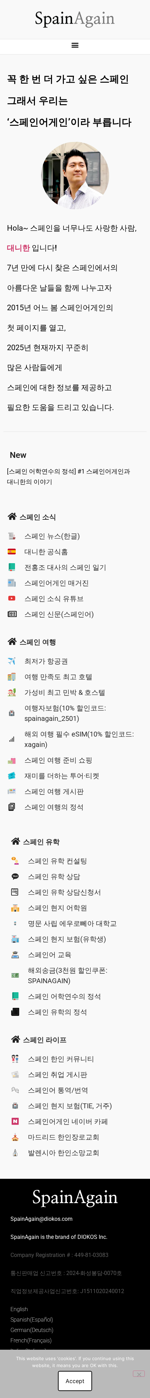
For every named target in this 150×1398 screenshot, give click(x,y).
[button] (75, 45)
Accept (75, 1381)
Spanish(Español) (31, 1319)
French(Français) (31, 1340)
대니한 (18, 248)
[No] (139, 1374)
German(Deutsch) (31, 1330)
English (19, 1309)
